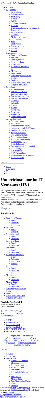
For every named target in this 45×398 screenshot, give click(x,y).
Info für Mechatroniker (20, 96)
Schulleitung (16, 12)
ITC (12, 273)
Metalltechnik (16, 73)
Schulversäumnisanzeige (20, 137)
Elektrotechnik (16, 57)
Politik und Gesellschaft (20, 82)
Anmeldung (15, 110)
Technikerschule (12, 87)
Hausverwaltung (17, 46)
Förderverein (16, 44)
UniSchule (15, 35)
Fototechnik (15, 64)
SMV (13, 41)
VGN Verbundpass (18, 153)
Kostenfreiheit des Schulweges (23, 155)
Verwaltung (15, 16)
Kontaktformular (7, 316)
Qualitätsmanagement (19, 23)
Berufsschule (11, 53)
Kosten (14, 107)
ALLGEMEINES (13, 325)
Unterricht (15, 101)
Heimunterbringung (18, 142)
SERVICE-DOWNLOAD (16, 331)
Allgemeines (11, 10)
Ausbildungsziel (17, 89)
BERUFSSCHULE (14, 327)
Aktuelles (10, 7)
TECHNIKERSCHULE (16, 329)
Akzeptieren (5, 394)
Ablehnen (14, 394)
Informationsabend (18, 117)
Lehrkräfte (15, 103)
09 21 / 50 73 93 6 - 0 (13, 311)
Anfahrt (14, 51)
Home (8, 166)
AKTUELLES (12, 322)
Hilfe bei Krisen (17, 158)
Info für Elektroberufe (19, 98)
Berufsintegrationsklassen (21, 76)
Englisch (14, 80)
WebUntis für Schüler (19, 135)
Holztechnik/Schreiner (20, 66)
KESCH (14, 26)
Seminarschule (16, 32)
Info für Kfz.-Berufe (19, 92)
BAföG (14, 105)
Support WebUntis (18, 132)
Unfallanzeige (16, 148)
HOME (9, 320)
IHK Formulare (17, 151)
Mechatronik (16, 71)
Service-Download (13, 119)
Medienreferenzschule (19, 37)
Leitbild (14, 21)
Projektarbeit (16, 114)
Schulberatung (16, 39)
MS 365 (24, 340)
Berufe (13, 220)
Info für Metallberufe (19, 94)
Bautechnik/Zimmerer (19, 55)
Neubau (14, 19)
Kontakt (14, 48)
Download (15, 112)
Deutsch (14, 78)
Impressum (15, 336)
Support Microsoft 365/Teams (22, 128)
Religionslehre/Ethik (19, 85)
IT (12, 69)
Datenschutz (28, 336)
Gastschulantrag (17, 144)
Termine (14, 264)
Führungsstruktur (17, 14)
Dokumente (15, 225)
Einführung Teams (18, 130)
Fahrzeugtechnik (17, 60)
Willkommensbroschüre (20, 126)
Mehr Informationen (8, 397)
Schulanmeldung (17, 121)
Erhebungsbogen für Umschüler (23, 146)
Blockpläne (15, 123)
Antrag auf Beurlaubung (20, 139)
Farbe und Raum (17, 62)
